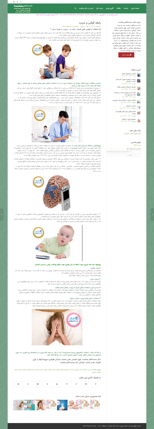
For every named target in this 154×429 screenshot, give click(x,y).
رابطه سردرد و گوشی (80, 369)
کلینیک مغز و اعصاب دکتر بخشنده (37, 369)
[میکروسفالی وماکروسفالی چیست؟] (95, 405)
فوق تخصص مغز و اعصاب (55, 369)
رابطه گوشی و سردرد (90, 23)
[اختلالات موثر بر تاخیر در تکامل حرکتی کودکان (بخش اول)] (73, 405)
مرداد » (130, 155)
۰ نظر (87, 26)
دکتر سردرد (90, 369)
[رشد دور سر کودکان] (84, 405)
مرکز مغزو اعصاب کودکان (132, 133)
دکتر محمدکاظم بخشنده (68, 26)
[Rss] (20, 1)
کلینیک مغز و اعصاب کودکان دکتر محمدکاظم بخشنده (80, 362)
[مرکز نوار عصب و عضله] (152, 214)
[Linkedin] (14, 1)
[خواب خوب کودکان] (18, 405)
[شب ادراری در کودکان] (29, 405)
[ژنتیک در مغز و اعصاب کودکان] (62, 405)
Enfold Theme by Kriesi (89, 426)
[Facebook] (17, 1)
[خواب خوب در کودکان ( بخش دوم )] (40, 405)
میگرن (94, 372)
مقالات (81, 26)
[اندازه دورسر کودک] (51, 405)
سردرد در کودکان (69, 369)
